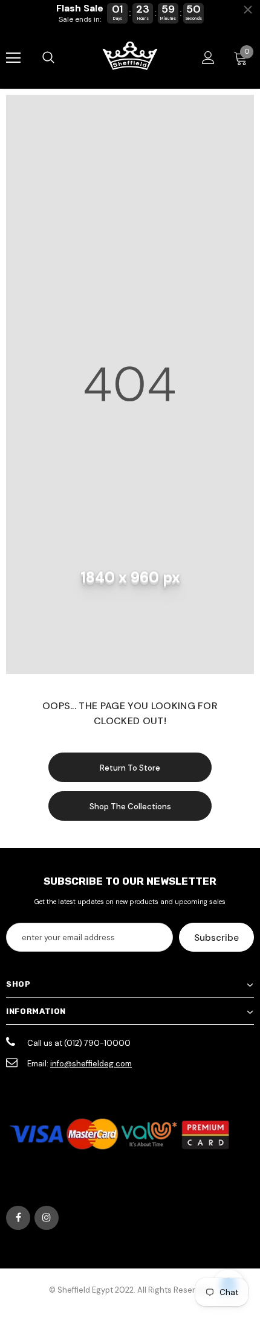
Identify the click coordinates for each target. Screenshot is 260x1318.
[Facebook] (18, 1218)
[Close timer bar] (248, 9)
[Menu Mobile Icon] (13, 58)
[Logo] (130, 57)
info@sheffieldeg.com (91, 1064)
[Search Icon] (48, 58)
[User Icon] (208, 57)
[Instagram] (46, 1218)
